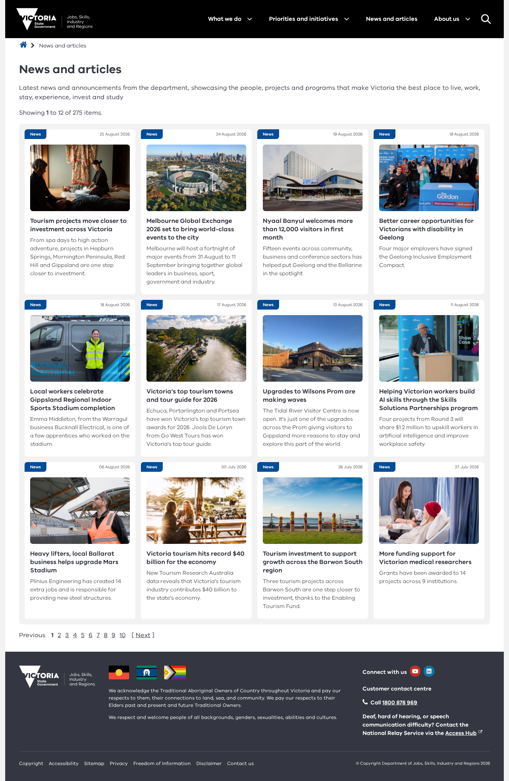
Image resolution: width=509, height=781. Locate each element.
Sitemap (94, 763)
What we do (224, 19)
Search (486, 19)
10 (122, 635)
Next (143, 635)
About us (446, 19)
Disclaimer (209, 763)
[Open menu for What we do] (249, 19)
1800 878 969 (399, 702)
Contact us (240, 763)
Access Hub (460, 733)
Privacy (119, 763)
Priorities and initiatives (303, 19)
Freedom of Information (162, 763)
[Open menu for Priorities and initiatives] (346, 19)
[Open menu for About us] (467, 19)
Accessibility (64, 763)
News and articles (392, 19)
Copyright (31, 763)
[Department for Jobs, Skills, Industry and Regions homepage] (54, 19)
